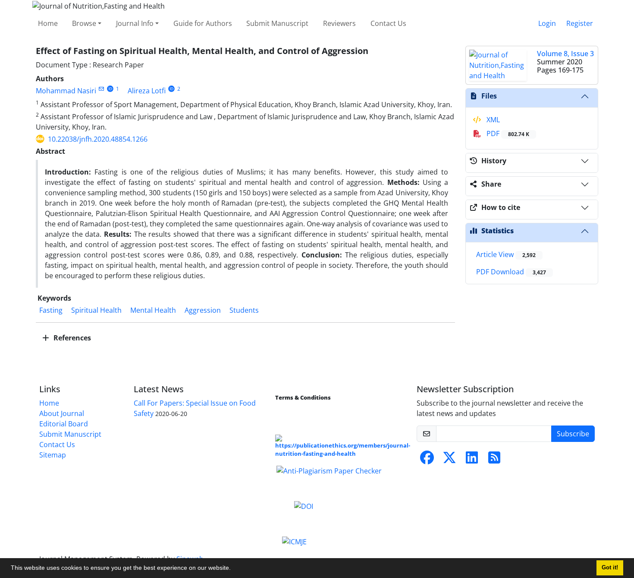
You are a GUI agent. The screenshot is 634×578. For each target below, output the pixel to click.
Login (547, 23)
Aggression (203, 310)
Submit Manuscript (277, 23)
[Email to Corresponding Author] (101, 88)
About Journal (61, 413)
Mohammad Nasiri (66, 90)
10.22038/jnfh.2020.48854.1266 (98, 139)
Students (244, 310)
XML (492, 119)
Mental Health (153, 310)
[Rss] (494, 460)
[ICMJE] (294, 541)
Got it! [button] (610, 568)
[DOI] (303, 505)
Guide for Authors (202, 23)
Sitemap (52, 455)
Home (48, 23)
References (71, 338)
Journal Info (135, 23)
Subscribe (573, 433)
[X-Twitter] (449, 460)
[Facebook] (427, 460)
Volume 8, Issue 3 (565, 53)
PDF (507, 133)
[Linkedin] (471, 460)
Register (579, 23)
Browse (84, 23)
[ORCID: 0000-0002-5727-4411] (110, 88)
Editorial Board (63, 424)
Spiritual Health (96, 310)
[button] (233, 569)
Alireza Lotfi (147, 90)
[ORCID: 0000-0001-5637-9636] (171, 88)
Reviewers (339, 23)
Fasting (51, 310)
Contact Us (388, 23)
